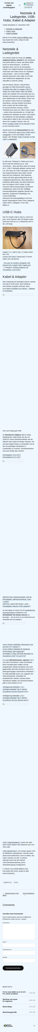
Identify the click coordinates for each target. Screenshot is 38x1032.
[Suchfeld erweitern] (19, 5)
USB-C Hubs (10, 31)
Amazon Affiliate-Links (24, 37)
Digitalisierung (7, 882)
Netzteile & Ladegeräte (14, 29)
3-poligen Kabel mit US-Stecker (18, 124)
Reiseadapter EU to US (11, 457)
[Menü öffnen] (34, 1026)
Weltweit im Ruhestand (29, 3)
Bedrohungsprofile (10, 1012)
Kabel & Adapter (12, 33)
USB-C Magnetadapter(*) (11, 842)
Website (5, 957)
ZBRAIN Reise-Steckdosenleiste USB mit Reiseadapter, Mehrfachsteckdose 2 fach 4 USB (17, 599)
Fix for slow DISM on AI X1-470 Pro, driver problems (14, 993)
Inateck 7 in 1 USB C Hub (12, 252)
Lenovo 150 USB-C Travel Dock (14, 257)
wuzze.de (29, 7)
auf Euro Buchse (17, 692)
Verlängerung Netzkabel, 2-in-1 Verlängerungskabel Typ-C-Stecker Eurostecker (15, 689)
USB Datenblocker (9, 851)
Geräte (16, 882)
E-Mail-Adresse (7, 949)
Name (5, 942)
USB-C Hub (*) (19, 217)
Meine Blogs (7, 1007)
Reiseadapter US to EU (11, 455)
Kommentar (6, 922)
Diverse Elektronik (28, 893)
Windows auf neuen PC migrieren (10, 1000)
